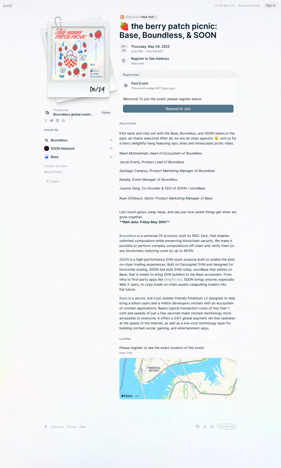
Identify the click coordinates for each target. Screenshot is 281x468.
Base (123, 298)
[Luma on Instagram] (197, 426)
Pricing (71, 426)
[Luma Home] (7, 5)
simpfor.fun (173, 279)
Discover (57, 426)
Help (82, 426)
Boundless (127, 236)
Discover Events (249, 5)
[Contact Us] (211, 426)
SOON (124, 259)
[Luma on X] (204, 426)
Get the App (227, 426)
